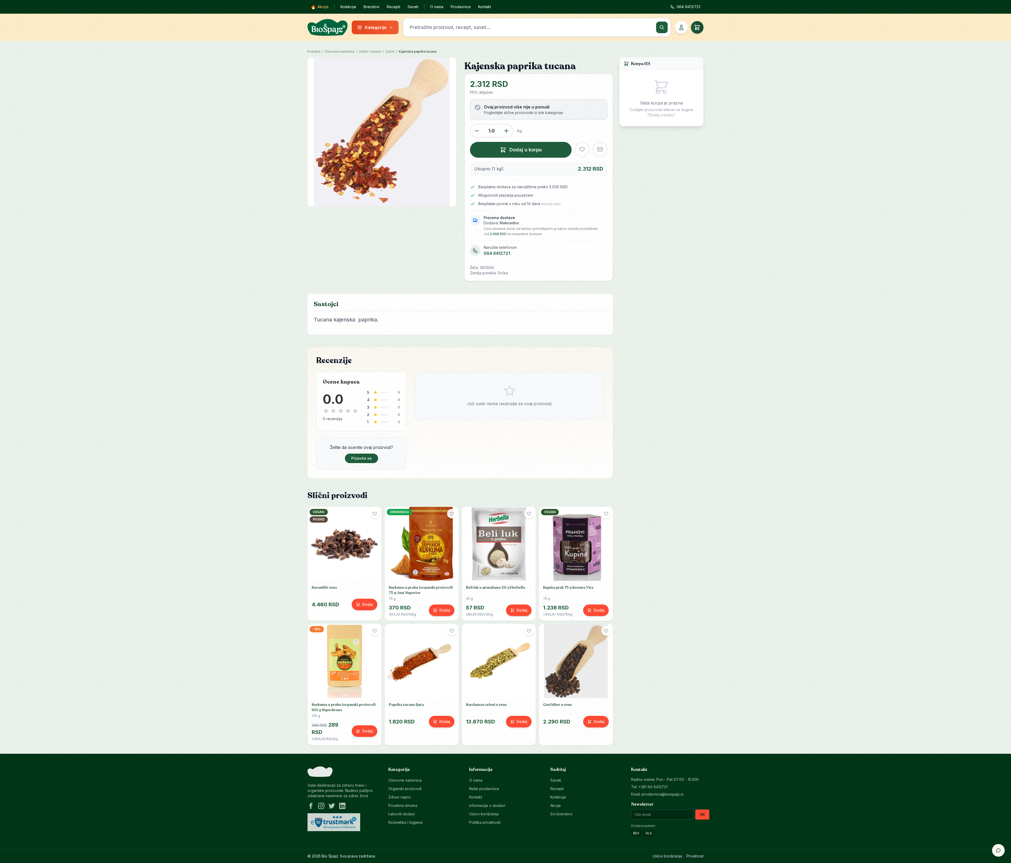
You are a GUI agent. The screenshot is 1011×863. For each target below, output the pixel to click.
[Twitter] (332, 806)
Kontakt (484, 6)
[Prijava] (681, 27)
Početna (314, 51)
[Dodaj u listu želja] (582, 149)
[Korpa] (697, 27)
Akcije (320, 6)
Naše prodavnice (484, 788)
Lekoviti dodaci (401, 814)
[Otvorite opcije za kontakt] (998, 850)
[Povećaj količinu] (506, 131)
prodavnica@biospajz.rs (663, 794)
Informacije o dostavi (487, 805)
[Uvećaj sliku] (382, 132)
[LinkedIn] (342, 806)
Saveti (413, 6)
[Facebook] (311, 806)
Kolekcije (348, 6)
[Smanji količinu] (476, 131)
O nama (436, 6)
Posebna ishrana (402, 805)
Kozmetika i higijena (405, 822)
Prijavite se (361, 458)
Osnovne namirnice (340, 51)
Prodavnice (461, 6)
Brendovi (371, 6)
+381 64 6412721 (652, 787)
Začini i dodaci (370, 51)
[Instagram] (321, 806)
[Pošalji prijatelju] (600, 149)
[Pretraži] (662, 27)
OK (702, 814)
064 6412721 (497, 253)
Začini (390, 51)
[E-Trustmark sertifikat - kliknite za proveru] (334, 822)
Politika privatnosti (484, 822)
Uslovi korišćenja (484, 814)
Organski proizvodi (405, 788)
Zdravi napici (399, 797)
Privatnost (694, 856)
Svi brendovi (561, 814)
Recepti (393, 6)
